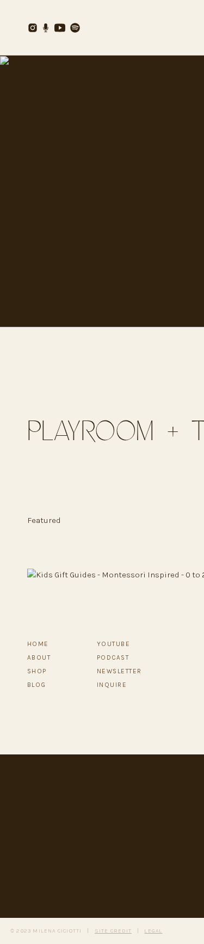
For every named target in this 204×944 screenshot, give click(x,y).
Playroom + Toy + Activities (76, 608)
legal (153, 931)
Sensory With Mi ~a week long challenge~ (104, 907)
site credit (113, 931)
